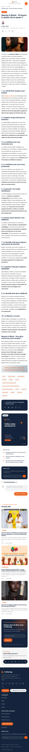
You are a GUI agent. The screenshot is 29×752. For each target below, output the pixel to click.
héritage (4, 379)
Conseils (8, 6)
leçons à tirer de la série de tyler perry (11, 386)
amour (4, 376)
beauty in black (11, 376)
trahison (12, 392)
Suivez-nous (5, 690)
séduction (24, 389)
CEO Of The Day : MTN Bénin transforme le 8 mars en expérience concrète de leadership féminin (14, 534)
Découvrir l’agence (5, 713)
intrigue (11, 379)
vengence (5, 395)
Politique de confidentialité (16, 746)
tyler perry (19, 392)
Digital (2, 700)
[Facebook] (5, 661)
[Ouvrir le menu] (3, 2)
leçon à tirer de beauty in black (9, 382)
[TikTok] (22, 661)
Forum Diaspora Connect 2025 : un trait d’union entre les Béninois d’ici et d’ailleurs (13, 570)
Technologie (5, 567)
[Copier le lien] (9, 31)
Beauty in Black (9, 96)
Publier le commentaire (20, 493)
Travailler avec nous (6, 720)
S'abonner (8, 640)
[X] (8, 661)
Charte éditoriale (5, 716)
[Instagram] (15, 661)
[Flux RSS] (2, 686)
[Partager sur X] (6, 31)
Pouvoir (17, 389)
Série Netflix (5, 392)
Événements (4, 727)
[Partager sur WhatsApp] (15, 407)
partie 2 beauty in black (8, 389)
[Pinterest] (12, 661)
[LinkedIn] (25, 661)
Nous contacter (7, 723)
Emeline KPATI (5, 26)
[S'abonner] (24, 476)
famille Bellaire (21, 376)
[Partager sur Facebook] (2, 31)
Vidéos (3, 707)
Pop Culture (4, 697)
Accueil (3, 6)
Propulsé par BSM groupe (7, 749)
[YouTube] (18, 661)
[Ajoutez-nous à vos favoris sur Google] (12, 31)
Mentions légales (5, 746)
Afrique (3, 704)
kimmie (17, 379)
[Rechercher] (22, 2)
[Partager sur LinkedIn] (12, 407)
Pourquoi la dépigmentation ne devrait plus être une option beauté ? (14, 605)
